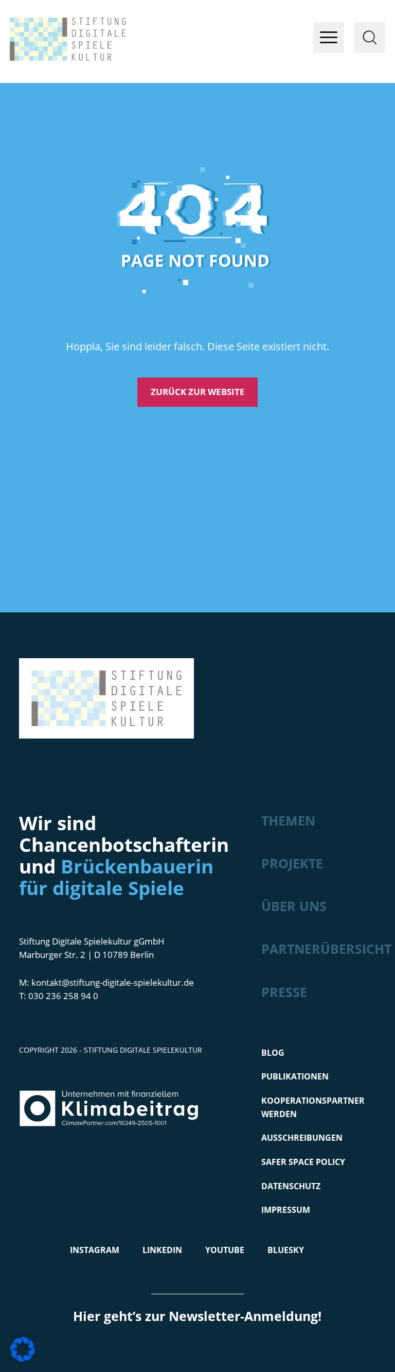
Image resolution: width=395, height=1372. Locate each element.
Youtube (224, 1250)
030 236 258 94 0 (63, 996)
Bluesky (285, 1250)
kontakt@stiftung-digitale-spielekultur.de (112, 982)
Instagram (94, 1250)
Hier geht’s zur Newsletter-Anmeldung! (197, 1316)
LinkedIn (162, 1250)
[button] (22, 1349)
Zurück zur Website (198, 392)
